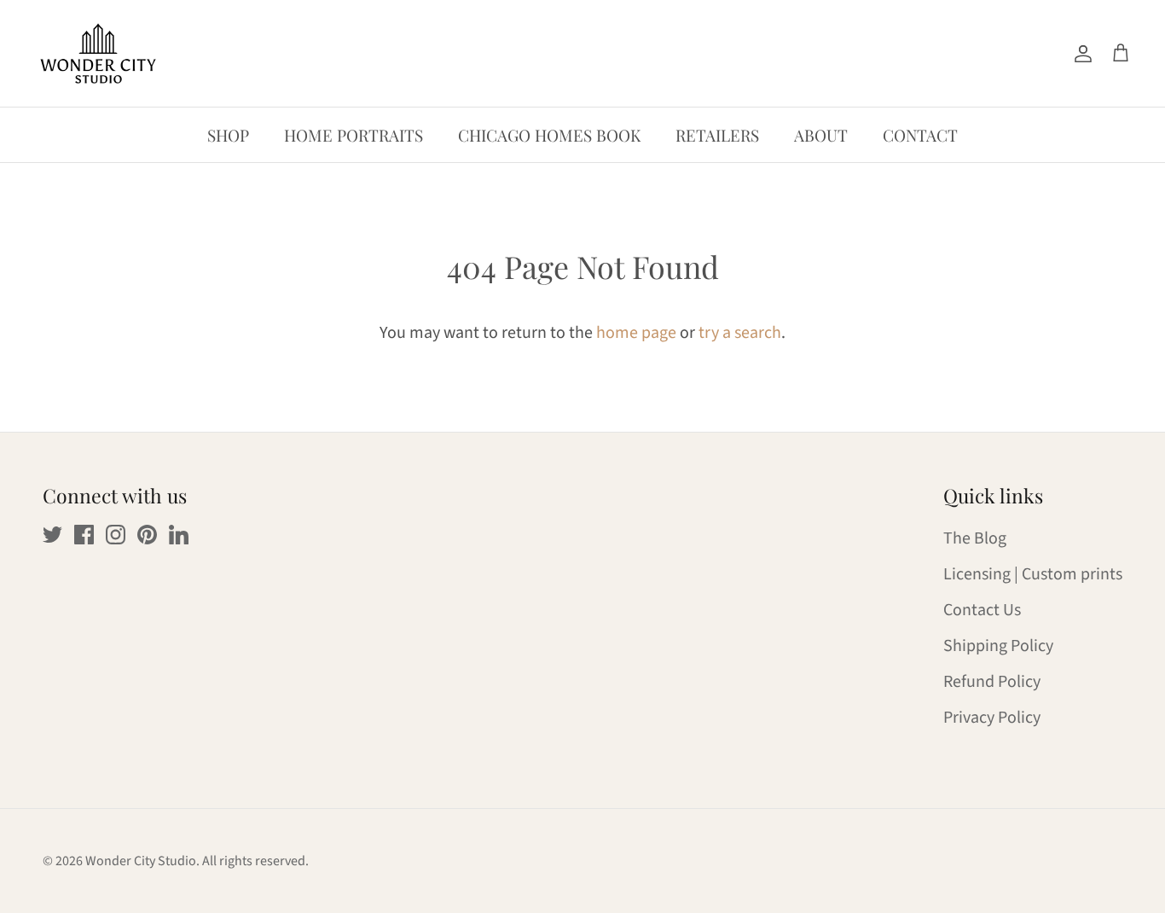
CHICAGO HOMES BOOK (549, 135)
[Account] (1079, 53)
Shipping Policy (998, 646)
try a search (739, 333)
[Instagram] (115, 534)
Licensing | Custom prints (1032, 574)
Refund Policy (991, 682)
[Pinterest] (147, 534)
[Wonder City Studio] (98, 53)
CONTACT (920, 135)
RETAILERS (717, 135)
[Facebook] (84, 534)
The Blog (974, 538)
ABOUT (821, 135)
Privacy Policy (991, 718)
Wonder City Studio (140, 861)
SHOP (228, 135)
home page (636, 333)
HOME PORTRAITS (353, 135)
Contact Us (982, 610)
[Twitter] (52, 534)
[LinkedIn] (178, 534)
